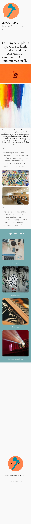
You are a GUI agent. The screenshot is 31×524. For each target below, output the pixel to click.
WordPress (19, 482)
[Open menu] (2, 30)
